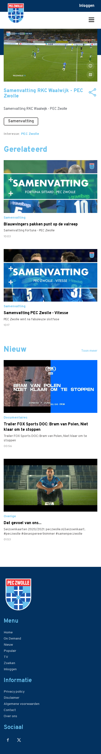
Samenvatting (21, 121)
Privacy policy (14, 692)
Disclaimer (11, 698)
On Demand (12, 639)
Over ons (10, 716)
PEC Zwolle (30, 134)
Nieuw (8, 645)
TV (6, 657)
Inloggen (86, 6)
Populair (10, 651)
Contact (10, 710)
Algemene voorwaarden (21, 704)
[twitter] (19, 740)
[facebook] (8, 740)
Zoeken (9, 663)
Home (8, 632)
